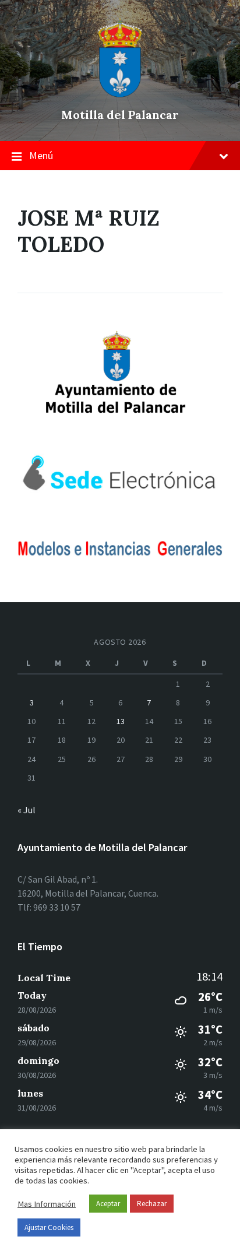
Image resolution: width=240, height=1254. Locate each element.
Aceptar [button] (108, 1204)
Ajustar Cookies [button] (48, 1227)
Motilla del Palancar (120, 114)
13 (121, 721)
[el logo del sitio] (120, 94)
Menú (41, 155)
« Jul (26, 810)
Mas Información (46, 1204)
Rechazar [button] (152, 1204)
